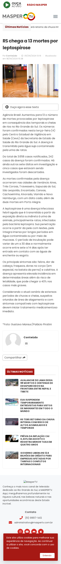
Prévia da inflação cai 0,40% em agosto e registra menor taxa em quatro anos (36, 440)
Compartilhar (13, 357)
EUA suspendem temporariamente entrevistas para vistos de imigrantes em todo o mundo (36, 405)
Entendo (47, 555)
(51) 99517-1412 (33, 517)
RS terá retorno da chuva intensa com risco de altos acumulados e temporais (37, 424)
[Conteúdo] (13, 341)
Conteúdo (31, 337)
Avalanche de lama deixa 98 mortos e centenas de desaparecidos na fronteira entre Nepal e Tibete (36, 386)
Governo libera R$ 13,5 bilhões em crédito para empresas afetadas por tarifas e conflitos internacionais (36, 459)
